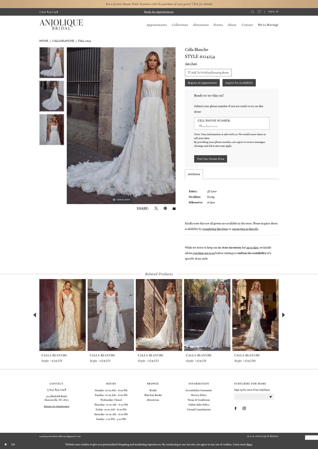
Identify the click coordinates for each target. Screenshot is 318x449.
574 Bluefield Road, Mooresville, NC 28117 (57, 398)
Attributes (194, 174)
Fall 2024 (84, 40)
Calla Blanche (63, 40)
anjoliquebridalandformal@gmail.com (60, 436)
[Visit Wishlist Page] (259, 11)
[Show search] (252, 11)
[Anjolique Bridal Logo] (61, 24)
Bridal (153, 390)
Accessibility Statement (199, 390)
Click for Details (202, 4)
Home (43, 40)
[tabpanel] (51, 64)
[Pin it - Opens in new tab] (165, 208)
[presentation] (62, 315)
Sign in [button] (273, 11)
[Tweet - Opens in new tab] (156, 208)
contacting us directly (245, 229)
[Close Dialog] (5, 444)
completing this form (215, 229)
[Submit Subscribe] (270, 397)
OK (13, 444)
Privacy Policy (199, 395)
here (249, 444)
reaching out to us (204, 253)
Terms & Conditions (199, 399)
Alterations (153, 399)
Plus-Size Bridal (153, 395)
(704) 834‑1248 (56, 389)
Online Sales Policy (198, 404)
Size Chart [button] (191, 63)
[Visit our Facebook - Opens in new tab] (235, 408)
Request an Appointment (202, 82)
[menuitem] (49, 12)
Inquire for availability (239, 82)
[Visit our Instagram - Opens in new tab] (244, 408)
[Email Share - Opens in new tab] (174, 208)
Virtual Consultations (199, 409)
